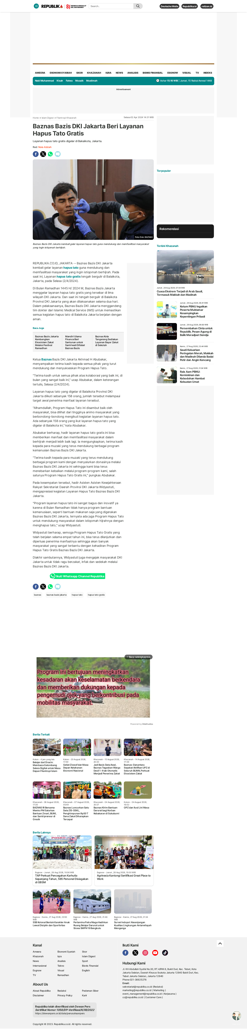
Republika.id (189, 6)
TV (197, 72)
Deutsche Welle (169, 6)
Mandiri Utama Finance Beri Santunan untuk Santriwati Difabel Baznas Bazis (75, 342)
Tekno (60, 965)
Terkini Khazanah (167, 246)
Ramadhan (63, 975)
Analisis (61, 961)
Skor (84, 951)
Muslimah (91, 80)
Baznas (46, 359)
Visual (60, 970)
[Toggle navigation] (36, 6)
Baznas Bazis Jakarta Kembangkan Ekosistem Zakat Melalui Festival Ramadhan (47, 342)
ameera (40, 72)
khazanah (94, 72)
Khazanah (38, 956)
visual (186, 72)
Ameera (37, 951)
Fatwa (69, 80)
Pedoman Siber (90, 990)
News (36, 961)
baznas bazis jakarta (57, 594)
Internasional (39, 965)
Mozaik (79, 80)
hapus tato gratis (68, 276)
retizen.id (207, 6)
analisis (132, 72)
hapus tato (71, 267)
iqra (108, 72)
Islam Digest (48, 117)
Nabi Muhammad (44, 80)
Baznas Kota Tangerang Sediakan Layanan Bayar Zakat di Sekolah (106, 341)
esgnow (172, 72)
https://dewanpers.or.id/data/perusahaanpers (60, 1013)
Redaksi (61, 990)
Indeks (207, 72)
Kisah (60, 80)
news (119, 72)
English (86, 970)
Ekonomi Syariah (61, 72)
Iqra (59, 956)
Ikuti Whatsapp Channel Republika (80, 576)
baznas (37, 594)
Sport (85, 961)
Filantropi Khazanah (66, 117)
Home (36, 117)
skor (79, 72)
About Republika (42, 990)
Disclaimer (38, 995)
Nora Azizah (44, 147)
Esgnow (37, 970)
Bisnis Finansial (153, 72)
